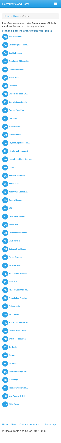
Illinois (16, 16)
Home (7, 16)
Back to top (50, 424)
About (13, 424)
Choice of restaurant (29, 424)
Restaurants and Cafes (15, 4)
